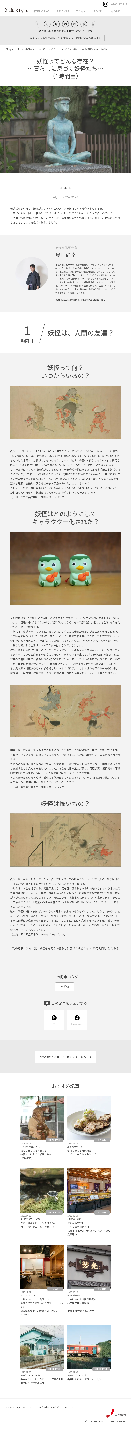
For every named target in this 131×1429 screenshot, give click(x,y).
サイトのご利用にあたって (18, 1407)
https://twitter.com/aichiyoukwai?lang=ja (79, 299)
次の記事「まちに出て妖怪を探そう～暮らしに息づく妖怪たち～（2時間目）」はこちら (65, 948)
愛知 (66, 987)
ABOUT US (119, 4)
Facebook (77, 1024)
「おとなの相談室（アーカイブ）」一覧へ (62, 1057)
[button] (11, 139)
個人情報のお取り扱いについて (54, 1407)
